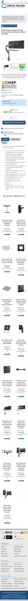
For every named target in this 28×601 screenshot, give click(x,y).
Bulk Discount (17, 564)
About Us (3, 551)
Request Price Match (19, 568)
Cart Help (16, 553)
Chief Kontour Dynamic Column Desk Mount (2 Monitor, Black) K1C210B (7, 466)
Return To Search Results (10, 25)
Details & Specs (15, 139)
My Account (4, 553)
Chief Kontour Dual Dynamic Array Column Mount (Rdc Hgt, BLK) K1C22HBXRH (7, 424)
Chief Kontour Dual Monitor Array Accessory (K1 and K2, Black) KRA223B (21, 383)
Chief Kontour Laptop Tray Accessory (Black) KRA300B (7, 341)
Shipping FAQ (4, 556)
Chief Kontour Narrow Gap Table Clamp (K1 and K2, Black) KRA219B (21, 222)
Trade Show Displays (6, 583)
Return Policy (17, 549)
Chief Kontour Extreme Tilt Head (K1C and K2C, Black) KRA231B (21, 342)
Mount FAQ (4, 581)
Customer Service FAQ (19, 556)
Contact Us (4, 549)
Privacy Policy (17, 551)
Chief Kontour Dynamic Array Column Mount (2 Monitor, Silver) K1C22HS (21, 424)
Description (5, 139)
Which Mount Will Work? (20, 588)
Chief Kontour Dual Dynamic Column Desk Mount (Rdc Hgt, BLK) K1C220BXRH (21, 466)
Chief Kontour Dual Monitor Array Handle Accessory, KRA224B (7, 260)
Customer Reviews (18, 547)
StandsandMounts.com (7, 588)
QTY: (11, 118)
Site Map (16, 586)
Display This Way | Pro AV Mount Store (10, 16)
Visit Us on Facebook (19, 583)
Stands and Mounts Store (20, 579)
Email (5, 135)
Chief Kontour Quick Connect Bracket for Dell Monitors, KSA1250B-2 (21, 261)
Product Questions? (19, 571)
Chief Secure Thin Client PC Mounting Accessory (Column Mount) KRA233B (7, 383)
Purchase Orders (18, 566)
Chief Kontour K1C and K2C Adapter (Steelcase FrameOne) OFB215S (7, 302)
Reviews (4, 142)
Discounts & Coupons (6, 566)
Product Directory (18, 581)
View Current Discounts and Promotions (14, 128)
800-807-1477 (7, 133)
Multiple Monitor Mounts (12, 18)
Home (2, 547)
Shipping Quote (5, 571)
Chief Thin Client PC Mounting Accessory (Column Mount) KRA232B (21, 302)
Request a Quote (5, 568)
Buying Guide (4, 579)
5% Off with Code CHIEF (10, 103)
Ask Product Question (17, 133)
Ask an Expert (4, 564)
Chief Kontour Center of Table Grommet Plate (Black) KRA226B (7, 222)
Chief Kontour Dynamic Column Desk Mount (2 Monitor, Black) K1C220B (7, 509)
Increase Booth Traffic (7, 586)
